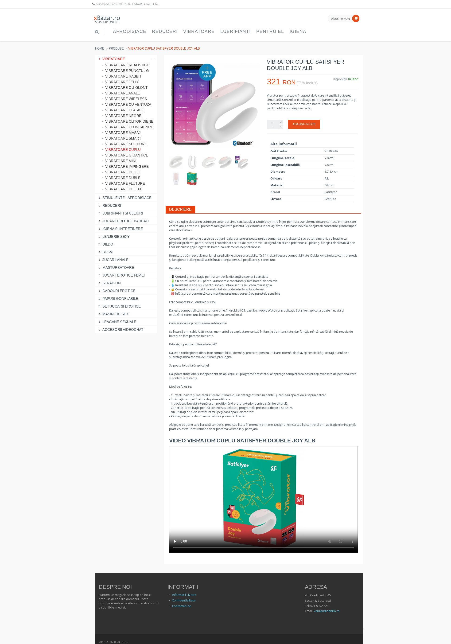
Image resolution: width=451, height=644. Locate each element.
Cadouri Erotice (119, 291)
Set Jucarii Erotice (121, 306)
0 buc (334, 19)
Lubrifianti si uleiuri (122, 213)
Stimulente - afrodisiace (127, 198)
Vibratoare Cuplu (123, 150)
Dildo (107, 244)
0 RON (345, 18)
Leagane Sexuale (119, 322)
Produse (116, 48)
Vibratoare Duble (122, 178)
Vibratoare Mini (120, 161)
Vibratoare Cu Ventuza (128, 104)
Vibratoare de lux (123, 189)
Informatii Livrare (184, 595)
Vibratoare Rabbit (123, 76)
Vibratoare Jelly (122, 82)
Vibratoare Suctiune (126, 144)
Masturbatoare (118, 267)
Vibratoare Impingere (127, 166)
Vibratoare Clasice (124, 110)
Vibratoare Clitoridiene (129, 121)
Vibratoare (199, 31)
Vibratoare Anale (122, 93)
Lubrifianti (235, 31)
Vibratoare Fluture (125, 183)
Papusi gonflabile (120, 299)
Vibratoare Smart (123, 138)
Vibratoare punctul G (127, 71)
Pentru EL (270, 31)
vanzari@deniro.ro (327, 611)
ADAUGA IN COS (304, 124)
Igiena (298, 31)
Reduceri (165, 31)
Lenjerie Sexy (116, 236)
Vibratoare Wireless (126, 99)
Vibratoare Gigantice (126, 155)
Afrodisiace (129, 31)
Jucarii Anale (115, 260)
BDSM (107, 252)
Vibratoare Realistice (127, 65)
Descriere (180, 209)
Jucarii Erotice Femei (123, 275)
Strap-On (111, 283)
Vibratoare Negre (123, 116)
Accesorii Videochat (122, 330)
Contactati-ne (181, 606)
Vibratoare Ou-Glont (126, 88)
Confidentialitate (183, 600)
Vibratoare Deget (123, 172)
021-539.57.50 (120, 4)
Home (99, 48)
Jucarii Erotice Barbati (125, 221)
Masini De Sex (115, 314)
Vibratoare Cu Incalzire (129, 127)
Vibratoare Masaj (123, 133)
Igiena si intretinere (122, 229)
